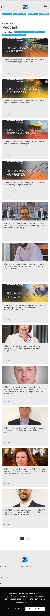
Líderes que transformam (14, 35)
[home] (25, 7)
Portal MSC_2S (26, 566)
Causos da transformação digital (29, 32)
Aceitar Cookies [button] (35, 609)
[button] (45, 6)
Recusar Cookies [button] (15, 609)
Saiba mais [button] (29, 602)
